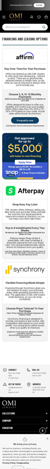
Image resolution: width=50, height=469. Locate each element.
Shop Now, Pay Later (25, 204)
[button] (42, 430)
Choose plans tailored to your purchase (25, 309)
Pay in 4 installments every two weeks (25, 229)
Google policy (22, 463)
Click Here (38, 5)
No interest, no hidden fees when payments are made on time (25, 233)
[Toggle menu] (4, 17)
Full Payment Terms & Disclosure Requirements (25, 126)
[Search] (44, 27)
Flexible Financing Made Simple (25, 282)
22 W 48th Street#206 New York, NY (39, 389)
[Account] (31, 17)
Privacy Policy (9, 463)
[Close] (47, 438)
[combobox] (25, 27)
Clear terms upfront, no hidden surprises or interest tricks (25, 314)
